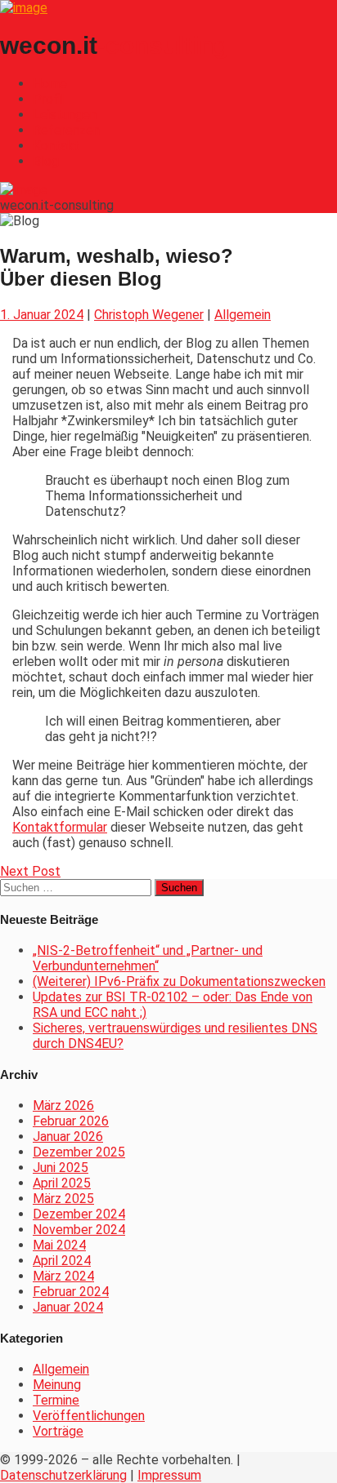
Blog (46, 161)
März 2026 (63, 1105)
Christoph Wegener (149, 314)
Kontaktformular (59, 827)
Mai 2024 (59, 1245)
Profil (48, 99)
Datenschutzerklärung (63, 1475)
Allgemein (242, 314)
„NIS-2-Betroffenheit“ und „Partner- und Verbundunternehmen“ (148, 958)
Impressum (169, 1475)
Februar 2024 (71, 1291)
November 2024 (79, 1229)
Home (50, 83)
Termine (56, 1400)
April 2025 (62, 1183)
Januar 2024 (68, 1307)
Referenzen (66, 130)
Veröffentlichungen (89, 1415)
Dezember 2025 (79, 1152)
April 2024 (62, 1260)
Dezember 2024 (79, 1214)
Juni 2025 (60, 1167)
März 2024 (63, 1276)
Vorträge (58, 1431)
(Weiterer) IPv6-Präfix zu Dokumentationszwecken (179, 981)
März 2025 (63, 1198)
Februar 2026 (71, 1121)
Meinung (57, 1384)
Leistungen (65, 114)
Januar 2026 (68, 1136)
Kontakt (56, 145)
